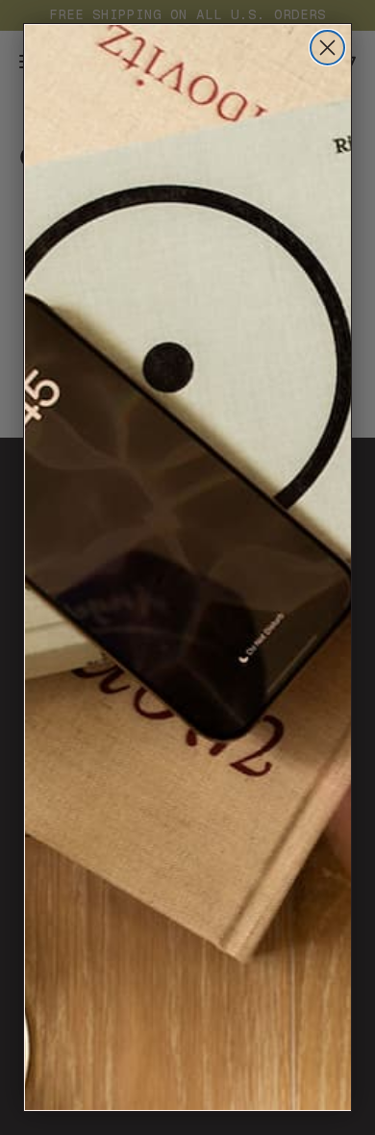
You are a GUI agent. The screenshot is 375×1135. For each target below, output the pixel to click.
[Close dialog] (327, 47)
